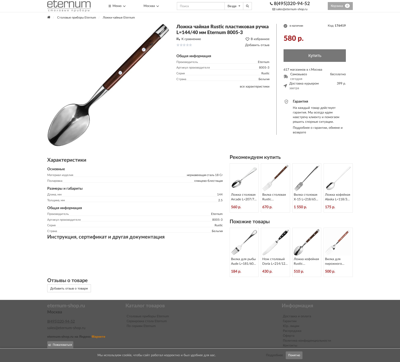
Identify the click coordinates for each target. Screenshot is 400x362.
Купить (314, 55)
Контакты (290, 345)
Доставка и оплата (297, 316)
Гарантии (290, 321)
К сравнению (191, 39)
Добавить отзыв (257, 45)
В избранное (260, 39)
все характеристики (254, 86)
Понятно (294, 355)
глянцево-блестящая (208, 181)
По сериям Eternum (141, 326)
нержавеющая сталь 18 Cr (205, 175)
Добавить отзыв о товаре (69, 288)
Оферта (288, 335)
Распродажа (292, 331)
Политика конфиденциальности (307, 340)
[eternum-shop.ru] (69, 6)
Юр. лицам (291, 326)
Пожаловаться (62, 344)
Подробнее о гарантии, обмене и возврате (318, 130)
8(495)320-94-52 (291, 3)
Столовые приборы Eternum (148, 316)
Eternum (263, 62)
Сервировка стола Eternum (147, 321)
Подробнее (274, 355)
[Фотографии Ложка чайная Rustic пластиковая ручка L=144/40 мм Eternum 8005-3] (108, 85)
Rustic (265, 73)
